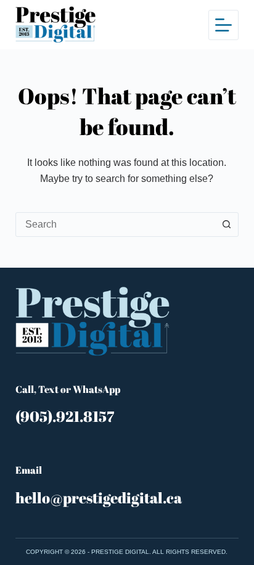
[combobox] (115, 224)
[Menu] (223, 25)
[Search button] (226, 224)
